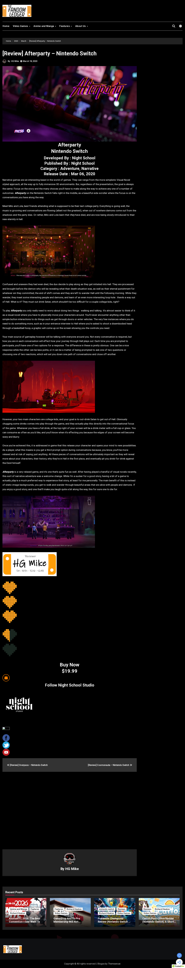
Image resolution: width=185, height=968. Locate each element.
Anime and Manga (44, 26)
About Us (81, 26)
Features (65, 26)
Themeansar (114, 963)
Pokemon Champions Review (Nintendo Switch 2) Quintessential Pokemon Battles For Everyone (114, 923)
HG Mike (15, 61)
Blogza (100, 963)
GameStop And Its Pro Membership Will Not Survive (66, 921)
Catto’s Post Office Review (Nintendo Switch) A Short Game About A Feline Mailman (158, 923)
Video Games (21, 26)
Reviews (121, 909)
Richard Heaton (17, 913)
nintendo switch (106, 909)
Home (6, 26)
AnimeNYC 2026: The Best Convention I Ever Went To (24, 920)
